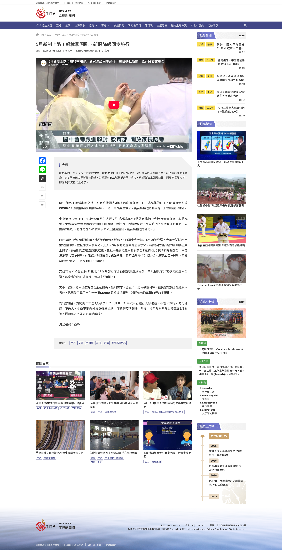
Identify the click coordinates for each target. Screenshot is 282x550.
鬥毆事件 (76, 408)
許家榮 (105, 50)
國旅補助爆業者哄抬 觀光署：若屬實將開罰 (167, 454)
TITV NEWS (65, 11)
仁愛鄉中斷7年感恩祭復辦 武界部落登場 (220, 205)
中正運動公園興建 (114, 457)
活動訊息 (213, 25)
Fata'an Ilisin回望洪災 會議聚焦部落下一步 (221, 287)
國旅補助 (156, 461)
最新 (67, 25)
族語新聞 (119, 25)
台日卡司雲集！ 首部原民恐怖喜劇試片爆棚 (167, 405)
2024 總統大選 (43, 25)
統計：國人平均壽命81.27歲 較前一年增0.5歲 (231, 46)
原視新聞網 (67, 15)
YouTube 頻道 (94, 2)
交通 (80, 343)
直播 (58, 25)
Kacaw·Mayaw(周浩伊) (88, 50)
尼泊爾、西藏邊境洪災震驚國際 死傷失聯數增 (231, 78)
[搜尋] (245, 25)
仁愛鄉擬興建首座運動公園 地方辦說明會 (113, 452)
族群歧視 (64, 408)
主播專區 (162, 25)
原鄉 (93, 412)
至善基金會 (110, 412)
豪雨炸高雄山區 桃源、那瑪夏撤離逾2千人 (220, 164)
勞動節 (89, 343)
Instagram (111, 2)
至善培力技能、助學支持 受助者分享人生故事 (114, 405)
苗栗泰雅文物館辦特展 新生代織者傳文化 (59, 452)
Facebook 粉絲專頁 (73, 2)
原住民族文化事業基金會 (47, 2)
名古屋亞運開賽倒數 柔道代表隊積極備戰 (221, 245)
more (214, 496)
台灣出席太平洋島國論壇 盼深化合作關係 (231, 62)
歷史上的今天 (179, 25)
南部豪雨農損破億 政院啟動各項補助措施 (231, 94)
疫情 (106, 343)
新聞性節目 (134, 25)
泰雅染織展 (49, 457)
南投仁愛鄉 (96, 462)
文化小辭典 (197, 25)
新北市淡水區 (51, 408)
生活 (72, 343)
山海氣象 (79, 25)
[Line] (42, 169)
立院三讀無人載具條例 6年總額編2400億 (231, 110)
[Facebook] (42, 160)
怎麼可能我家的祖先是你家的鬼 (168, 412)
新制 (98, 343)
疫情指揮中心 (119, 343)
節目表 (149, 25)
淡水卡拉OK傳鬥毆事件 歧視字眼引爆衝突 (60, 403)
